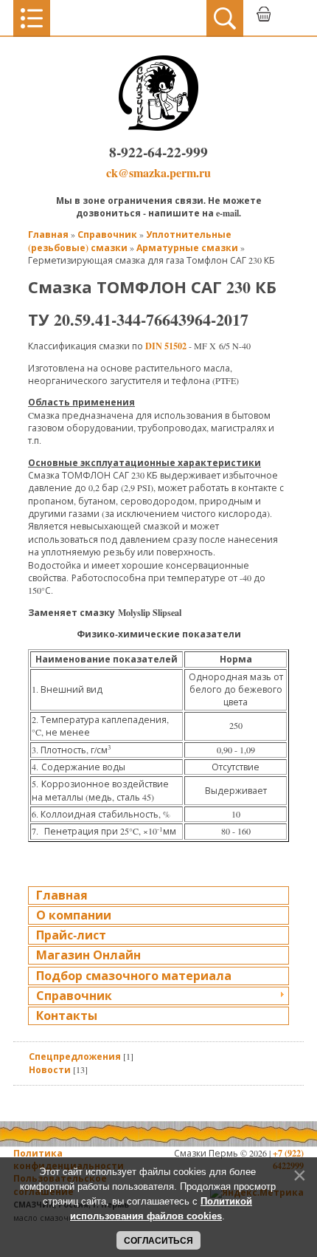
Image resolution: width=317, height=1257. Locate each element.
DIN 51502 (166, 345)
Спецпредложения (75, 1056)
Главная (48, 234)
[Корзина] (263, 18)
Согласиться (158, 1241)
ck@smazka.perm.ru (158, 173)
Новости (50, 1069)
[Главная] (158, 127)
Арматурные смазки (187, 247)
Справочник (107, 234)
